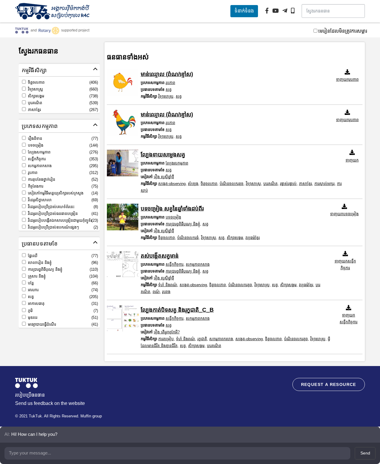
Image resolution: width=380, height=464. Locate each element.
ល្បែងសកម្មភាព (62, 152)
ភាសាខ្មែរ (62, 109)
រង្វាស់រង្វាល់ (288, 183)
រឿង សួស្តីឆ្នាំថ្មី (164, 177)
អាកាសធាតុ (62, 303)
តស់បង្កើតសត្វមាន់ (160, 256)
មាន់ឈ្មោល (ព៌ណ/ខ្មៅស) (167, 74)
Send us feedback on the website (50, 403)
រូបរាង (166, 291)
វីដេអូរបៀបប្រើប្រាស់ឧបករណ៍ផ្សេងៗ (62, 227)
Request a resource (328, 384)
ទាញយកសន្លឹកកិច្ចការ (345, 264)
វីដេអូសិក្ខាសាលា (62, 200)
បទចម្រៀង (62, 145)
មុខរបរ (62, 317)
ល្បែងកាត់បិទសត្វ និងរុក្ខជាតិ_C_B (177, 310)
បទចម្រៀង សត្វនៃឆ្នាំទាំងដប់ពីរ (172, 208)
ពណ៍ (156, 291)
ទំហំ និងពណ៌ (167, 285)
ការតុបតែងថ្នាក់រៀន (62, 179)
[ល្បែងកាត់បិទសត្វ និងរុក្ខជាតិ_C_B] (122, 318)
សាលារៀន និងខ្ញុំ (62, 262)
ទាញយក (352, 160)
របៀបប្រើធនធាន (30, 395)
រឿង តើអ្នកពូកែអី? (167, 332)
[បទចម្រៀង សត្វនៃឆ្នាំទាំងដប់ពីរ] (122, 217)
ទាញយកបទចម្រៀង (344, 214)
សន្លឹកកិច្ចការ (62, 159)
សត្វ (62, 296)
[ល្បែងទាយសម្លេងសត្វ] (122, 163)
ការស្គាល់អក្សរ (324, 183)
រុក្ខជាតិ (202, 339)
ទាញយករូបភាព (347, 79)
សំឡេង (193, 183)
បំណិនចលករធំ (188, 237)
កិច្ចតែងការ (62, 186)
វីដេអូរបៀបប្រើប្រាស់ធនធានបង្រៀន (62, 213)
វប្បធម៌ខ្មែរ (253, 237)
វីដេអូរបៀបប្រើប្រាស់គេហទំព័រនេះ (62, 207)
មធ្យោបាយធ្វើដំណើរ (62, 324)
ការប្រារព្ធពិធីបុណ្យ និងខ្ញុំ (62, 269)
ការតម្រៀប (166, 339)
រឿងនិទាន (62, 138)
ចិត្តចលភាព (62, 82)
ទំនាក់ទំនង (244, 10)
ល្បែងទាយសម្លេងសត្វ (163, 154)
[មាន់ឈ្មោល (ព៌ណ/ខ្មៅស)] (122, 82)
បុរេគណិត (62, 103)
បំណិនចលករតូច (231, 183)
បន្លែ (62, 283)
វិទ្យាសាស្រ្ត (62, 89)
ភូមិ (62, 310)
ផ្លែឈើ (62, 256)
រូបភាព (62, 172)
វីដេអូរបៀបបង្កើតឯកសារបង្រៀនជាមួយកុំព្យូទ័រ (62, 220)
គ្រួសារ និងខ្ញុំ (62, 276)
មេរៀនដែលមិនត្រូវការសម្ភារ (342, 31)
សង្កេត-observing (172, 183)
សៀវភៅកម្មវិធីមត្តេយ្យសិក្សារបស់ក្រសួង (62, 193)
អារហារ (62, 290)
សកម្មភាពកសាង (62, 166)
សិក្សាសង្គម (62, 96)
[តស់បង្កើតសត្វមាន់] (122, 264)
